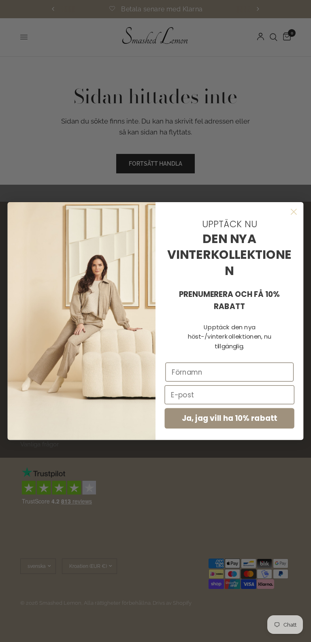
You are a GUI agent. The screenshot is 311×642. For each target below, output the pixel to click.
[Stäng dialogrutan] (293, 211)
